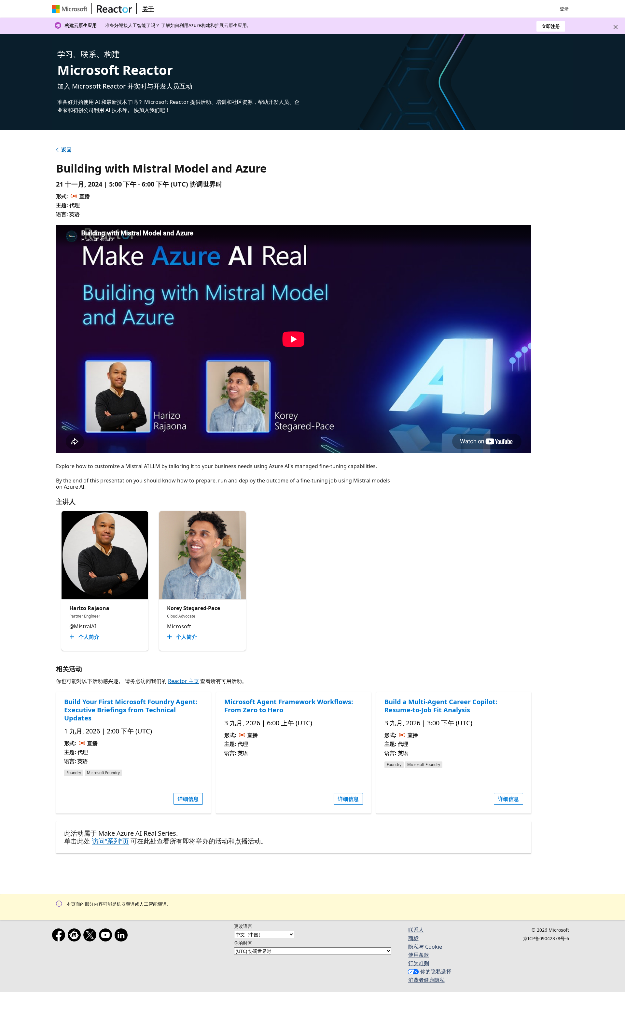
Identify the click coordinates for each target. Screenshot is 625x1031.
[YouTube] (107, 936)
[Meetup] (75, 936)
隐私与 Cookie (425, 946)
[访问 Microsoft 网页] (71, 9)
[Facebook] (60, 936)
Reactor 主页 (183, 681)
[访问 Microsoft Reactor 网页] (114, 9)
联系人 (416, 929)
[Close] (615, 27)
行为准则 (418, 963)
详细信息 (188, 798)
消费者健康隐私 (426, 979)
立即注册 (551, 26)
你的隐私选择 (435, 971)
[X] (91, 936)
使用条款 (418, 954)
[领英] (122, 936)
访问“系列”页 (110, 841)
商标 (413, 938)
